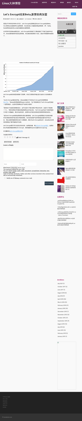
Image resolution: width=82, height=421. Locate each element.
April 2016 (60, 299)
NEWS (76, 2)
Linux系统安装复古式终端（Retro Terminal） (70, 135)
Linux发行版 (34, 2)
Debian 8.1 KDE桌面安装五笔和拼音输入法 (71, 187)
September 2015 (62, 321)
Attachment (7, 167)
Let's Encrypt (8, 141)
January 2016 (61, 308)
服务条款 (5, 405)
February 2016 (62, 305)
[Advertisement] (28, 49)
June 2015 (60, 330)
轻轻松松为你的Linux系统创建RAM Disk (70, 143)
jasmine (61, 46)
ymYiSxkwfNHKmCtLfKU (65, 200)
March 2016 (61, 302)
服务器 (69, 2)
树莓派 (62, 2)
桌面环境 (44, 2)
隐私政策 (5, 401)
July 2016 (60, 296)
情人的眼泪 (62, 43)
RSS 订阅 (5, 399)
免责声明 (5, 403)
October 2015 (61, 318)
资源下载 (74, 6)
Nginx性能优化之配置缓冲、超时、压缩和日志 (71, 108)
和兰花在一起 (62, 41)
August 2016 (61, 293)
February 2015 (62, 333)
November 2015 (62, 314)
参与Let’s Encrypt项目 (41, 125)
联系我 (4, 407)
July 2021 (60, 283)
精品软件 (53, 2)
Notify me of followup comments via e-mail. (19, 178)
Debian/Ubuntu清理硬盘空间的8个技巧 (71, 126)
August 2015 (61, 324)
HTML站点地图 (6, 397)
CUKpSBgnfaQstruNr (64, 207)
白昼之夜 (61, 35)
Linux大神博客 (11, 3)
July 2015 (60, 327)
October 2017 (61, 286)
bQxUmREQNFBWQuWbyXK (65, 223)
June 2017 (60, 290)
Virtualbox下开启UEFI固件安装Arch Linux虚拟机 (71, 152)
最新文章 (40, 19)
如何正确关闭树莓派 (63, 225)
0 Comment (29, 19)
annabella (61, 38)
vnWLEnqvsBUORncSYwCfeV (66, 212)
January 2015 (61, 336)
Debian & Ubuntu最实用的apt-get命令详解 (71, 117)
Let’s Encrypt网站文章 (16, 131)
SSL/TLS (5, 102)
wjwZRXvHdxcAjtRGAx (64, 218)
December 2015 (62, 311)
